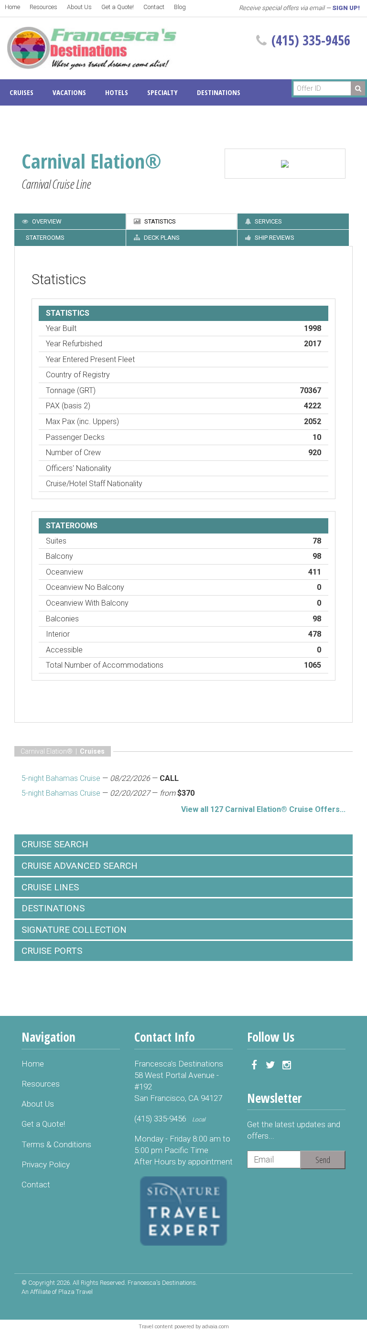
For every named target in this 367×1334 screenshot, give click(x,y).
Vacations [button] (69, 92)
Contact (153, 7)
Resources (43, 7)
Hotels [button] (116, 92)
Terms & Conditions (56, 1144)
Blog (180, 7)
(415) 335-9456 (310, 40)
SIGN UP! (346, 7)
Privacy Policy (46, 1164)
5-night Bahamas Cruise (61, 778)
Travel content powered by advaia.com (184, 1326)
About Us (79, 7)
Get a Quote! (117, 7)
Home (12, 7)
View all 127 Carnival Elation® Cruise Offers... (263, 809)
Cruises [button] (21, 92)
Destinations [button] (218, 92)
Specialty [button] (162, 92)
